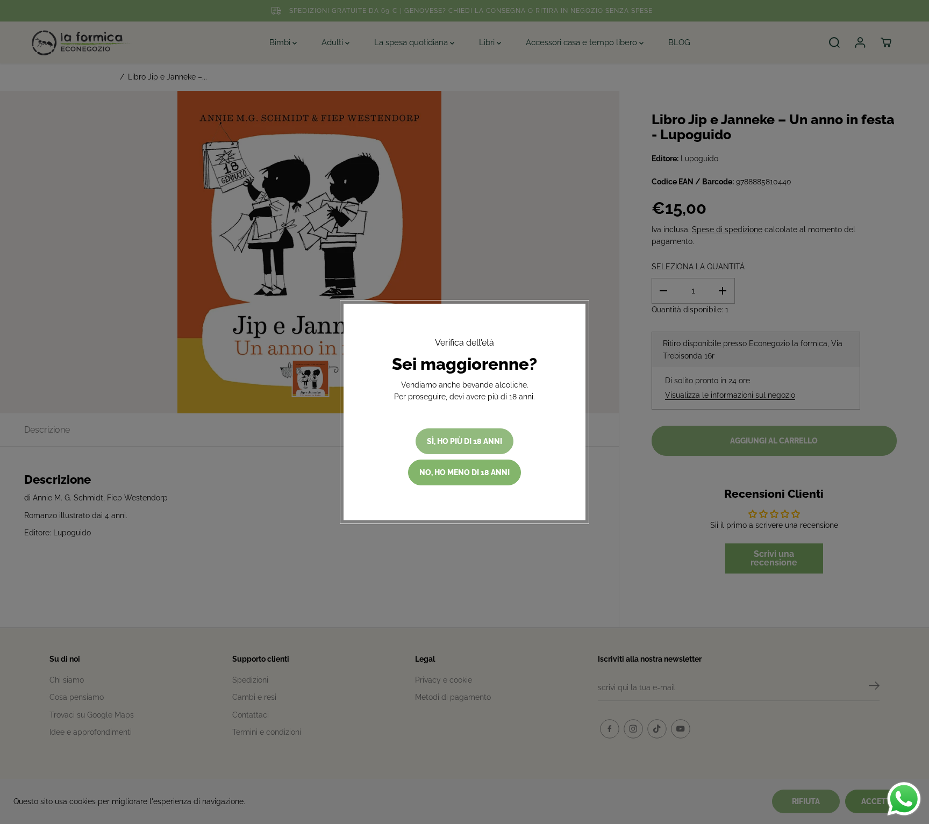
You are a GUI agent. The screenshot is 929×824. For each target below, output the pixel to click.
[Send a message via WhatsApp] (904, 799)
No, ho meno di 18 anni (464, 472)
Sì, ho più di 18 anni (464, 441)
